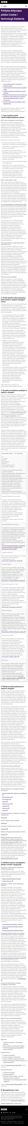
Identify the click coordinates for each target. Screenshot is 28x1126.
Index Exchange (6, 797)
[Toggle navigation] (26, 1109)
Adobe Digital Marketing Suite (10, 879)
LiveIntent (4, 829)
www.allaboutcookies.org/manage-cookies (13, 958)
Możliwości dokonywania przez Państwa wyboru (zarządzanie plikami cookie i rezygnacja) (14, 98)
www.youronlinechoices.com (9, 858)
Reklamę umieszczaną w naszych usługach (15, 94)
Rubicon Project (6, 804)
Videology (5, 808)
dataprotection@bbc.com (18, 1100)
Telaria (4, 810)
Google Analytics (7, 881)
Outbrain (3, 834)
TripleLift (5, 806)
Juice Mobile (5, 799)
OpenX (4, 801)
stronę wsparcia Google (12, 1065)
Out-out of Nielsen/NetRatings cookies (12, 545)
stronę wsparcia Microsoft (13, 1084)
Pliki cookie (20, 1121)
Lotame (3, 817)
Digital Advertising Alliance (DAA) (11, 924)
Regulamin (3, 1121)
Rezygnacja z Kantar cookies (10, 656)
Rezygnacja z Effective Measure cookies (13, 632)
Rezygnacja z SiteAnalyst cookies (11, 607)
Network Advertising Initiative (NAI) (12, 930)
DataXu (3, 823)
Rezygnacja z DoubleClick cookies (11, 560)
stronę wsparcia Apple (15, 1047)
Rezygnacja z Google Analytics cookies (12, 580)
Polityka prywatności (12, 1121)
